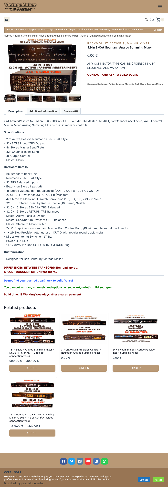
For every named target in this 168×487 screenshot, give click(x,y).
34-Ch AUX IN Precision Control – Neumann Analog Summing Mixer (81, 351)
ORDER (32, 368)
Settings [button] (144, 479)
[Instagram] (80, 461)
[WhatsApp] (104, 461)
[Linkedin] (96, 461)
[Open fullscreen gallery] (77, 90)
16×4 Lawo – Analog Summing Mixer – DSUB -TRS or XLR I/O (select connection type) (31, 353)
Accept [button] (158, 479)
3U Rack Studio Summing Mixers (147, 84)
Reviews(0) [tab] (71, 111)
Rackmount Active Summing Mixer (118, 43)
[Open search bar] (146, 19)
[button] (10, 98)
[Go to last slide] (5, 98)
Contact (158, 29)
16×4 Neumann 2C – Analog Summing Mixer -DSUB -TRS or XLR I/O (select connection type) (31, 417)
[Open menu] (160, 6)
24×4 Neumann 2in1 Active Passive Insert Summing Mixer (134, 351)
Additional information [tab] (43, 111)
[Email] (7, 19)
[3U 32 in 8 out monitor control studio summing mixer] (42, 66)
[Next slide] (79, 98)
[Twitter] (71, 461)
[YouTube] (88, 461)
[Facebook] (63, 461)
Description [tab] (15, 111)
